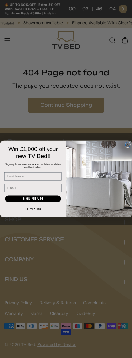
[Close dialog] (127, 144)
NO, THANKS (33, 209)
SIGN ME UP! (33, 198)
